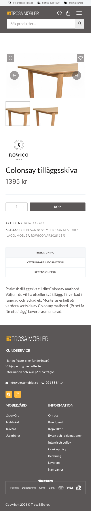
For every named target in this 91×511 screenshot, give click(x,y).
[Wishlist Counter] (59, 13)
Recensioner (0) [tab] (45, 272)
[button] (79, 13)
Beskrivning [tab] (45, 252)
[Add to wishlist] (80, 58)
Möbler (23, 235)
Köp (57, 207)
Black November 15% (43, 230)
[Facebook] (9, 394)
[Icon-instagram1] (17, 394)
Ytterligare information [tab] (45, 262)
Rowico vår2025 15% (48, 235)
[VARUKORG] (68, 13)
